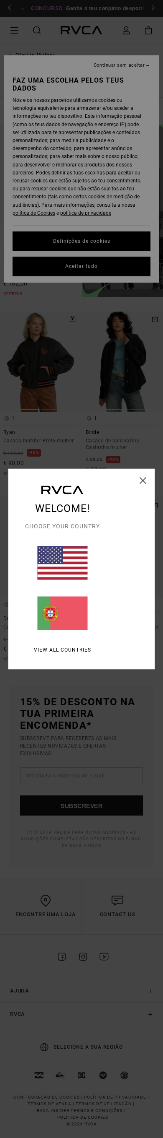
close (143, 480)
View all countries (62, 650)
